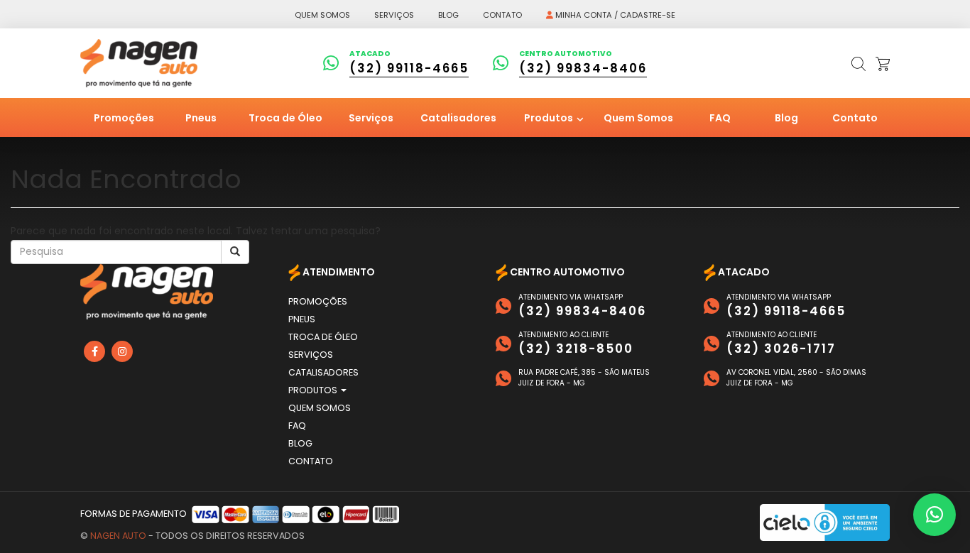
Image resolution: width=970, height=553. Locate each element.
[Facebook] (94, 351)
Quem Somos (638, 118)
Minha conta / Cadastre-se (614, 15)
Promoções (124, 118)
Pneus (201, 118)
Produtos (549, 118)
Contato (502, 15)
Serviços (394, 15)
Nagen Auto (118, 536)
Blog (448, 15)
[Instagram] (122, 351)
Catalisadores (458, 118)
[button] (934, 514)
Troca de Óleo (285, 118)
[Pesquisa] (235, 252)
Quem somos (322, 15)
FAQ (720, 118)
